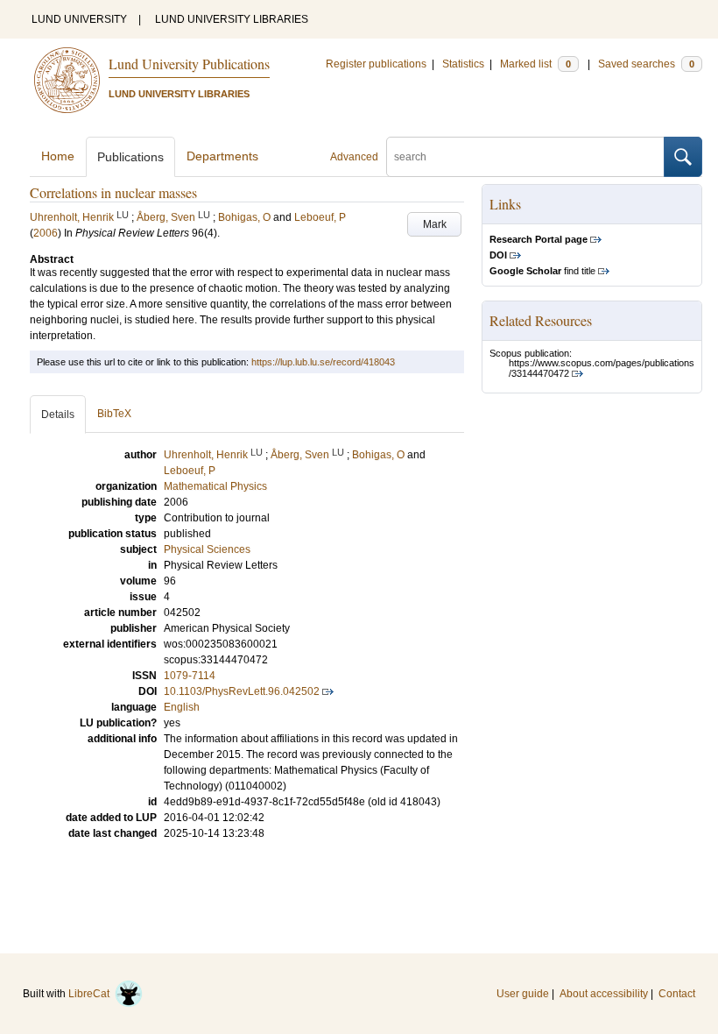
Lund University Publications (189, 63)
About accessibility (604, 994)
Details (57, 414)
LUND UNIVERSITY (79, 19)
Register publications (376, 64)
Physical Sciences (207, 549)
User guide (522, 994)
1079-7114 (189, 675)
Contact (676, 994)
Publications (130, 157)
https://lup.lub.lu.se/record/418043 (323, 362)
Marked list (535, 64)
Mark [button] (435, 224)
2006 (45, 233)
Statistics (463, 64)
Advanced (354, 157)
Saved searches (646, 64)
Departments (222, 156)
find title (542, 271)
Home (57, 156)
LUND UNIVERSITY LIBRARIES (231, 19)
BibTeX (114, 413)
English (182, 707)
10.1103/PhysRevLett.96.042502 (242, 691)
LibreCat (91, 994)
